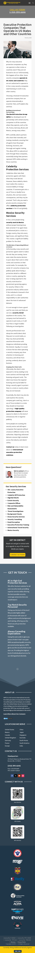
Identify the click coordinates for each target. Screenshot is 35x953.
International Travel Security (18, 527)
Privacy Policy (22, 942)
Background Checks (15, 514)
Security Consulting (15, 519)
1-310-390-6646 (17, 12)
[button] (33, 3)
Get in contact (19, 471)
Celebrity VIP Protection (16, 495)
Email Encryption (14, 522)
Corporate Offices (14, 503)
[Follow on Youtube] (19, 775)
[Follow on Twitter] (15, 775)
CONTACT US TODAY (17, 554)
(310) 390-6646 (14, 766)
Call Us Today (17, 10)
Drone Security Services (16, 517)
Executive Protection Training (18, 525)
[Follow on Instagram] (22, 775)
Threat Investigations (15, 511)
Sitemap (13, 942)
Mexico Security (13, 530)
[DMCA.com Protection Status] (8, 719)
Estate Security (13, 500)
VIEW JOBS (18, 951)
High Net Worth (13, 498)
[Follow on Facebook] (12, 775)
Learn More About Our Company (14, 714)
